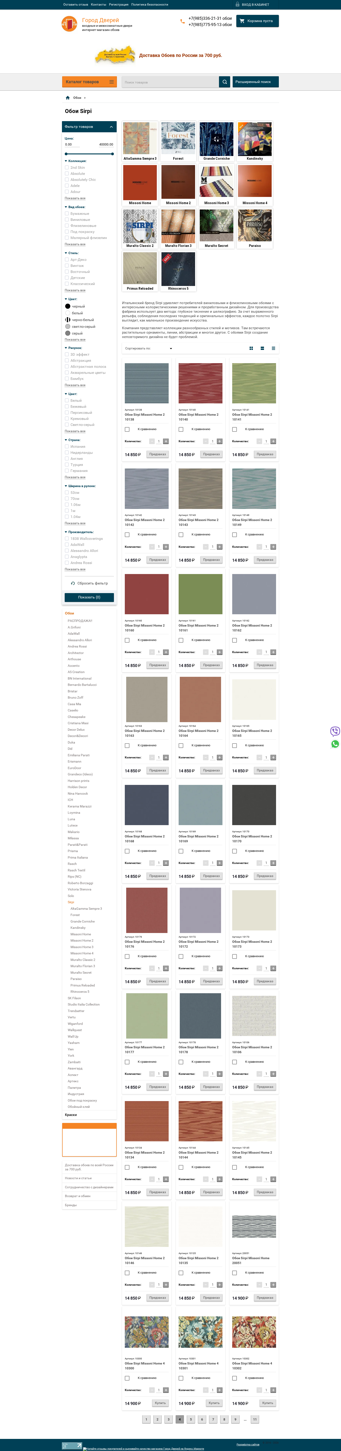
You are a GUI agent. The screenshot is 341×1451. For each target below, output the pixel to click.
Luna (71, 819)
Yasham (74, 1043)
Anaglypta (79, 557)
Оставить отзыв (75, 4)
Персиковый (81, 412)
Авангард (75, 1068)
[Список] (262, 348)
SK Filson (74, 998)
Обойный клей (79, 1107)
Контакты (98, 4)
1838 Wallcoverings (87, 538)
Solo (71, 896)
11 (255, 1419)
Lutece (72, 825)
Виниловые (80, 219)
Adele (75, 185)
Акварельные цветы (88, 372)
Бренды (71, 1205)
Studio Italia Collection (84, 1004)
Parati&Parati (77, 845)
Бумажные (80, 213)
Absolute (78, 173)
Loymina (74, 812)
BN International (79, 678)
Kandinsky (255, 158)
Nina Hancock (78, 793)
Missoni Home (140, 203)
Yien (71, 1049)
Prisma (73, 851)
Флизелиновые (83, 225)
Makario (74, 832)
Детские (78, 278)
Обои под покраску (82, 1100)
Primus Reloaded (140, 288)
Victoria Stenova (79, 889)
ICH (70, 800)
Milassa (73, 838)
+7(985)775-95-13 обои (210, 24)
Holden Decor (77, 787)
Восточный (80, 271)
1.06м (75, 504)
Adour (75, 191)
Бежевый (78, 406)
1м (73, 510)
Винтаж (77, 265)
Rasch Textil (76, 870)
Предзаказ (157, 454)
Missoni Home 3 (216, 203)
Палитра (74, 1087)
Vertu (72, 1017)
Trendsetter (76, 1011)
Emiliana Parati (79, 755)
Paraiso (255, 246)
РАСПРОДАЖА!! (80, 621)
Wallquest (75, 1030)
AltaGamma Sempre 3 (140, 158)
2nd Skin (78, 167)
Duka (71, 742)
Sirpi (71, 902)
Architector (76, 653)
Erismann (74, 761)
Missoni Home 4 (255, 203)
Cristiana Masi (78, 723)
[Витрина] (251, 348)
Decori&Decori (78, 736)
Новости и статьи (78, 1178)
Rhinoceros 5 (178, 288)
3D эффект (80, 354)
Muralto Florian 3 (178, 246)
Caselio (73, 710)
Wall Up (73, 1036)
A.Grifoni (74, 627)
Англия (77, 458)
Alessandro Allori (84, 550)
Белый (76, 400)
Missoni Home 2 (178, 203)
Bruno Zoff (75, 697)
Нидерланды (82, 452)
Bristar (72, 691)
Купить (160, 1403)
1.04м (75, 517)
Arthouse (74, 659)
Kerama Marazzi (79, 806)
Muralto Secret (216, 246)
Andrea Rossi (81, 563)
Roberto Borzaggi (80, 883)
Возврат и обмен (77, 1196)
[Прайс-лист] (273, 348)
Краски (71, 1115)
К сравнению (147, 429)
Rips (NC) (74, 876)
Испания (78, 446)
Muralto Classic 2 (140, 246)
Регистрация (119, 4)
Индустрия (76, 1094)
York (71, 1055)
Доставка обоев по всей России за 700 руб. (89, 1167)
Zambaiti (74, 1062)
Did (70, 748)
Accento (74, 665)
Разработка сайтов (248, 1444)
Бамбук (77, 378)
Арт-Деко (79, 259)
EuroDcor (74, 768)
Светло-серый (82, 424)
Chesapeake (76, 717)
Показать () (89, 597)
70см (75, 498)
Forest (178, 158)
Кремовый (80, 418)
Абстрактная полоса (88, 366)
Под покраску (83, 231)
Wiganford (75, 1024)
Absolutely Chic (83, 179)
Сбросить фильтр (92, 583)
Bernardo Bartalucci (82, 685)
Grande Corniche (216, 158)
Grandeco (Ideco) (80, 774)
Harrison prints (78, 781)
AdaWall (77, 544)
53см (75, 492)
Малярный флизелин (89, 238)
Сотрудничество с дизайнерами (89, 1187)
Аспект (73, 1075)
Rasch (72, 864)
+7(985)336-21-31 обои (210, 18)
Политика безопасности (149, 4)
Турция (77, 464)
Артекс (73, 1081)
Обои (77, 98)
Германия (79, 470)
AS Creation (76, 672)
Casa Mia (74, 704)
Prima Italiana (78, 857)
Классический (83, 284)
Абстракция (81, 360)
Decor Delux (76, 729)
